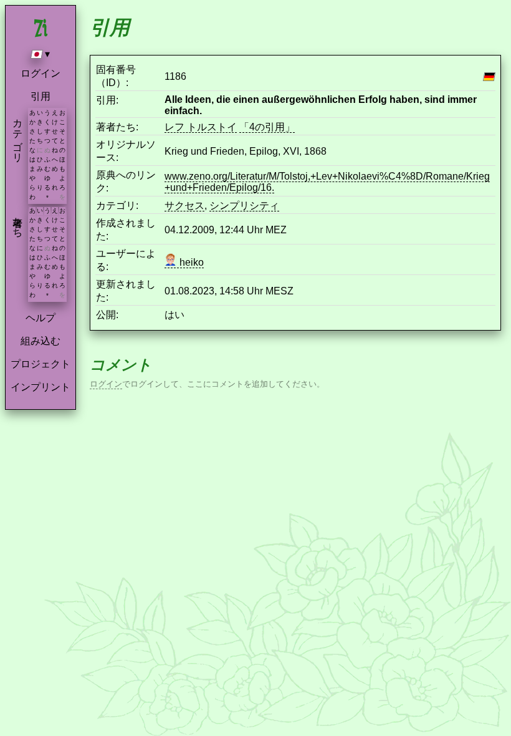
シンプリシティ (244, 205)
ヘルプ (40, 317)
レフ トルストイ (201, 127)
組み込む (40, 341)
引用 (40, 96)
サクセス (184, 205)
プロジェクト (40, 364)
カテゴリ (17, 134)
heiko (190, 262)
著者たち (17, 221)
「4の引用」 (267, 127)
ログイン (40, 73)
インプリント (40, 387)
